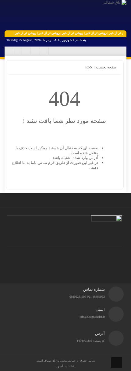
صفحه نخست (105, 67)
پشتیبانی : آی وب (66, 366)
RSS (88, 67)
